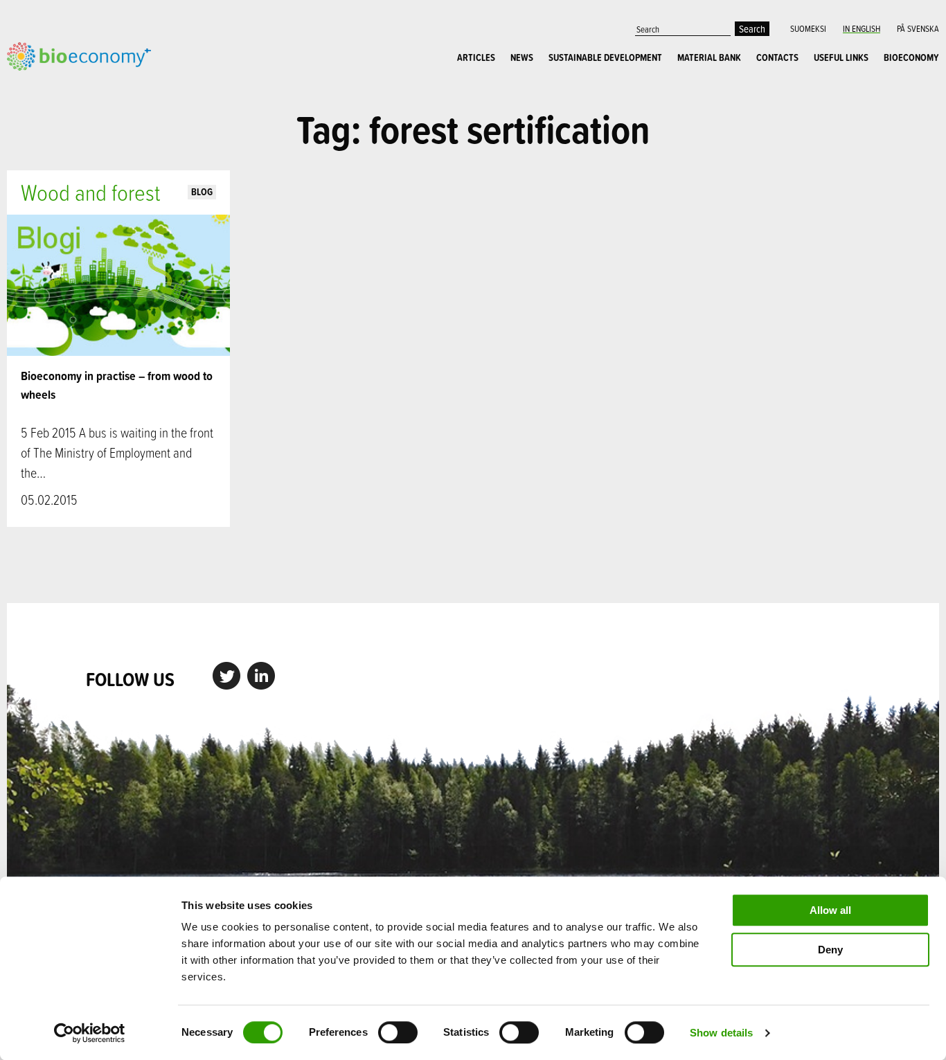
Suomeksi (808, 28)
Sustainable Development (605, 57)
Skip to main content (55, 85)
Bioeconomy (911, 57)
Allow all (830, 910)
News (521, 57)
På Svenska (918, 28)
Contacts (777, 57)
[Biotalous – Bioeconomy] (79, 54)
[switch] (398, 1032)
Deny (830, 949)
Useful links (841, 57)
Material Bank (709, 57)
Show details (721, 1033)
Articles (476, 57)
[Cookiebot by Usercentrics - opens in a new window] (89, 1033)
